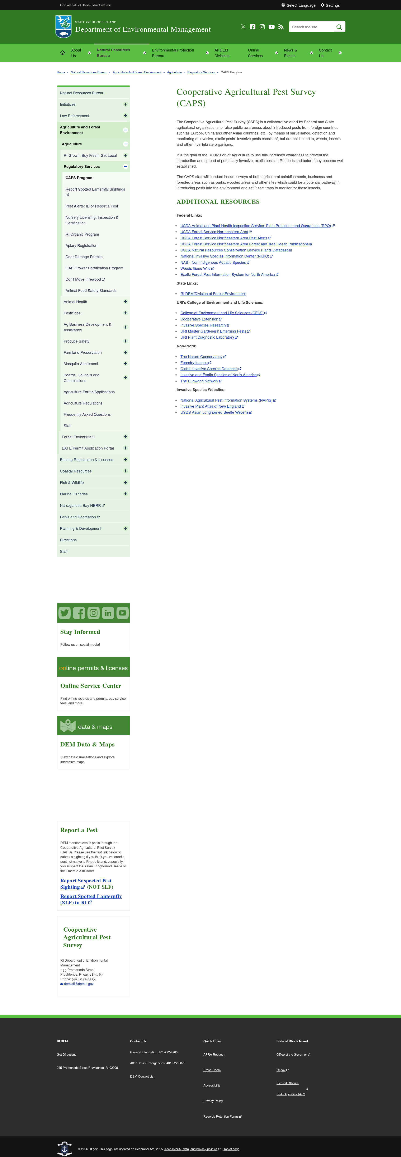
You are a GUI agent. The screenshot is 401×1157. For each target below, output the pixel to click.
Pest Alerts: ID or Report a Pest (92, 206)
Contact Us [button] (331, 52)
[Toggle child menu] (125, 104)
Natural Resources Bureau (89, 72)
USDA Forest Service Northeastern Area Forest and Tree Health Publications (244, 243)
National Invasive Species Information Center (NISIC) (224, 256)
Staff (67, 425)
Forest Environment (78, 436)
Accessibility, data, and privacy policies (190, 1149)
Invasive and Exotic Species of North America (218, 374)
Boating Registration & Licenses (86, 459)
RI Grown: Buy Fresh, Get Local (90, 155)
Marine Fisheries (74, 493)
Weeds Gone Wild (195, 268)
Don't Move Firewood (83, 279)
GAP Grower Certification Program (94, 267)
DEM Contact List (142, 1076)
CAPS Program (79, 177)
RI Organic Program (82, 234)
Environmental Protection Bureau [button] (181, 52)
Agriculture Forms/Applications (89, 391)
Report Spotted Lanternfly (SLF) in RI (91, 899)
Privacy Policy (213, 1100)
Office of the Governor (292, 1054)
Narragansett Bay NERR (80, 505)
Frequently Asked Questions (87, 414)
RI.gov (281, 1070)
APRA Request (213, 1054)
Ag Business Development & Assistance (87, 326)
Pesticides (72, 312)
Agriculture (174, 72)
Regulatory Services (201, 72)
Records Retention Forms (221, 1116)
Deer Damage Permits (84, 256)
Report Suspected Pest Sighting (86, 884)
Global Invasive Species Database (209, 368)
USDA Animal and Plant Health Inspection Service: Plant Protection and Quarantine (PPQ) (255, 225)
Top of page (231, 1149)
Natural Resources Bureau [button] (123, 52)
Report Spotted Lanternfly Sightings (95, 189)
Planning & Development (80, 528)
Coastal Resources (76, 471)
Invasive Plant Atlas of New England (210, 406)
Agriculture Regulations (83, 403)
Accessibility (212, 1085)
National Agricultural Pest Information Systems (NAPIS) (226, 400)
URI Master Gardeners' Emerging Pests (213, 331)
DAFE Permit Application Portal (88, 448)
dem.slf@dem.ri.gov (79, 983)
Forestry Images (194, 362)
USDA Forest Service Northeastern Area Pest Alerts (223, 237)
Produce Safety (76, 341)
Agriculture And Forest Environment (137, 72)
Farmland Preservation (83, 352)
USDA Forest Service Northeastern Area (214, 231)
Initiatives (68, 104)
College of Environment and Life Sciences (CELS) (222, 312)
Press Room (212, 1070)
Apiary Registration (81, 245)
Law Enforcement (74, 115)
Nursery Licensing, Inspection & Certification (92, 219)
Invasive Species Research (203, 325)
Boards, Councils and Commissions (81, 377)
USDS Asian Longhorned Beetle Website (214, 412)
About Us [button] (82, 52)
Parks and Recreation (78, 516)
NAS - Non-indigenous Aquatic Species (213, 262)
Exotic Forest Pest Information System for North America (227, 274)
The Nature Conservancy (201, 356)
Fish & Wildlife (72, 482)
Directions (68, 539)
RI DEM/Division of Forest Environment (213, 293)
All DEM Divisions (222, 52)
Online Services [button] (264, 52)
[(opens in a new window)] (243, 26)
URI (207, 337)
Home (61, 72)
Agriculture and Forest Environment (80, 129)
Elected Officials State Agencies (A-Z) (291, 1088)
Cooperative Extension (199, 319)
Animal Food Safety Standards (91, 290)
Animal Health (75, 301)
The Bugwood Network (199, 380)
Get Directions (66, 1054)
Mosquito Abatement (81, 363)
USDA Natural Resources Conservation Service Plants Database (234, 250)
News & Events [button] (300, 52)
